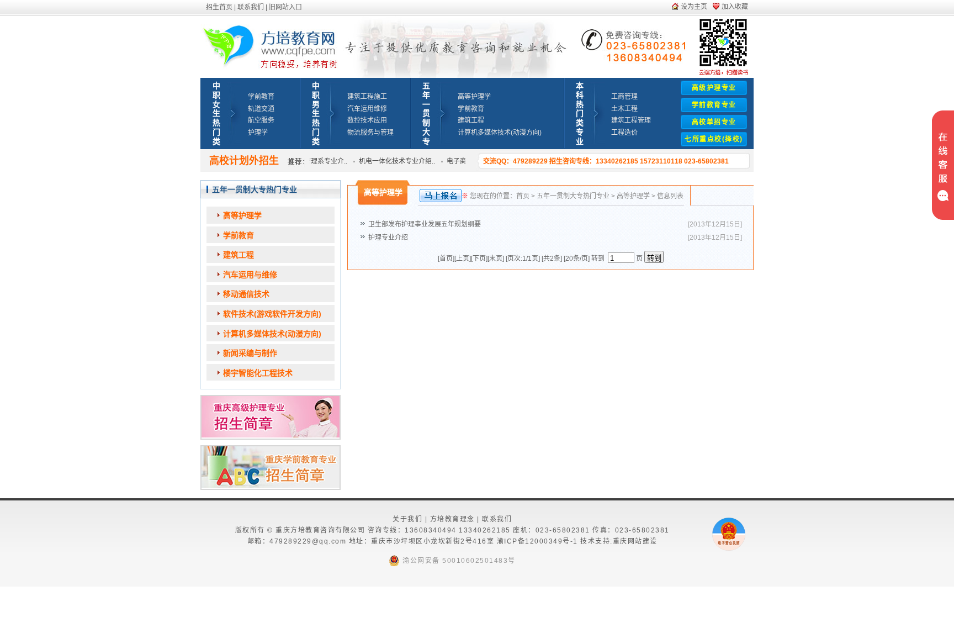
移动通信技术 (246, 293)
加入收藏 (735, 6)
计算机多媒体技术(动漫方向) (500, 132)
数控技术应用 (367, 120)
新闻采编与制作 (250, 353)
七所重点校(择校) (714, 139)
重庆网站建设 (635, 541)
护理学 (258, 132)
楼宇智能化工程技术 (258, 372)
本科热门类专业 (580, 113)
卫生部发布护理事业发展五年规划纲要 (424, 224)
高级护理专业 (714, 88)
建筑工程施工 (367, 97)
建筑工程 (471, 120)
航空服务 (261, 120)
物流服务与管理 (370, 132)
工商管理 (624, 97)
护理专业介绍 (388, 237)
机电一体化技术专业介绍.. (391, 161)
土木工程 (624, 109)
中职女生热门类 (216, 113)
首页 (522, 196)
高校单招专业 (714, 122)
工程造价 (624, 132)
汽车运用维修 (367, 109)
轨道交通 (261, 109)
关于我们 (407, 519)
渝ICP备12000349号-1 (537, 541)
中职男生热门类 (316, 113)
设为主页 (694, 6)
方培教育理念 (452, 519)
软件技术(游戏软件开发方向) (272, 313)
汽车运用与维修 (250, 274)
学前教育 (261, 97)
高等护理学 (474, 97)
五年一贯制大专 (426, 113)
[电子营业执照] (728, 548)
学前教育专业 (714, 105)
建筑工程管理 (631, 120)
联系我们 (250, 7)
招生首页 (219, 7)
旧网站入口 (285, 7)
